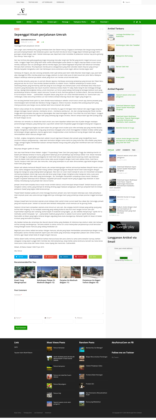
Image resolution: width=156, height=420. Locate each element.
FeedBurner (128, 260)
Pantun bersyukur (59, 366)
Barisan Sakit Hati (122, 67)
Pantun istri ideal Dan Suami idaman (62, 376)
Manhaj (39, 22)
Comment (18, 295)
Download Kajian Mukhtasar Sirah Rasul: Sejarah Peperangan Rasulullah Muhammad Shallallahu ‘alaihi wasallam (127, 119)
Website (79, 318)
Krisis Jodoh (120, 77)
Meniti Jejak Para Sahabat (134, 413)
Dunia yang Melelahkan (93, 402)
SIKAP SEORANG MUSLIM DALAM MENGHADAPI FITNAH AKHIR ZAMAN (63, 358)
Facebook (35, 257)
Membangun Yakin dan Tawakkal (128, 45)
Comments (126, 150)
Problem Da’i (90, 384)
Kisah (93, 22)
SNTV (16, 347)
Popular (111, 150)
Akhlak (29, 22)
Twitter (20, 257)
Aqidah (18, 22)
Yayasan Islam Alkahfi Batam (23, 353)
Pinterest (81, 257)
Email (94, 257)
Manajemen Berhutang (124, 56)
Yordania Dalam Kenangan (94, 375)
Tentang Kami (33, 2)
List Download (47, 2)
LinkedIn (65, 257)
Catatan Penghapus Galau (94, 366)
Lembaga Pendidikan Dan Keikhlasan (125, 35)
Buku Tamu (20, 2)
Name (18, 318)
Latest (118, 150)
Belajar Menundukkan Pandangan (96, 357)
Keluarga (65, 22)
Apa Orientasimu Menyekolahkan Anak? (96, 394)
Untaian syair (52, 22)
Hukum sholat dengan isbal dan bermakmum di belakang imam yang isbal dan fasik (127, 140)
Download (60, 2)
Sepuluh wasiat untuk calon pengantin (126, 96)
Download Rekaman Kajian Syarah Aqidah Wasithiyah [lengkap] (125, 107)
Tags (133, 150)
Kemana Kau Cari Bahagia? (94, 348)
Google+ (51, 257)
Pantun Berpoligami (59, 384)
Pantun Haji (57, 393)
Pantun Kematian (59, 348)
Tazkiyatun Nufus (80, 22)
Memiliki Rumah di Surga (125, 128)
